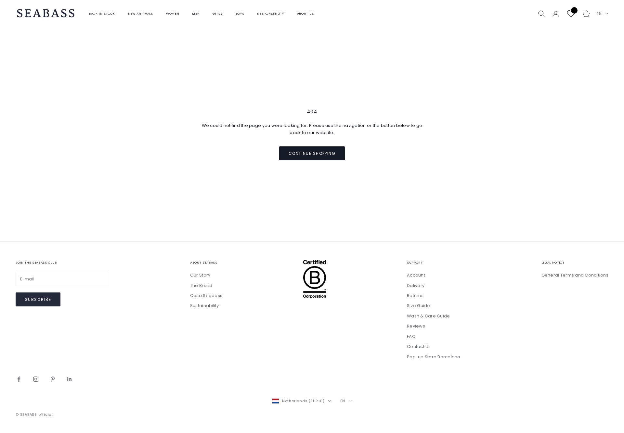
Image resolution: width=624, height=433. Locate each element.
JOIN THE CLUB (375, 320)
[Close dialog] (430, 96)
